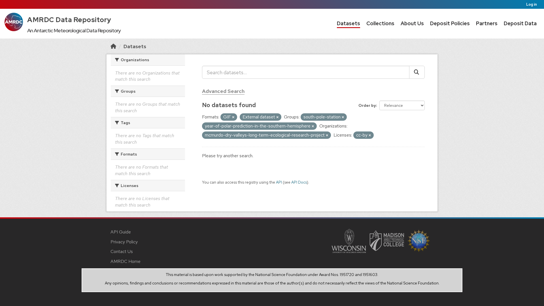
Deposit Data (520, 23)
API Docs (299, 182)
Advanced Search (223, 91)
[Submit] (417, 72)
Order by (367, 105)
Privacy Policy (124, 242)
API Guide (120, 232)
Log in (531, 4)
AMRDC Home (125, 261)
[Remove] (233, 117)
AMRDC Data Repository (69, 19)
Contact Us (121, 251)
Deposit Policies (450, 23)
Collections (380, 23)
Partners (487, 23)
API (279, 182)
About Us (412, 23)
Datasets (348, 23)
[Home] (113, 46)
